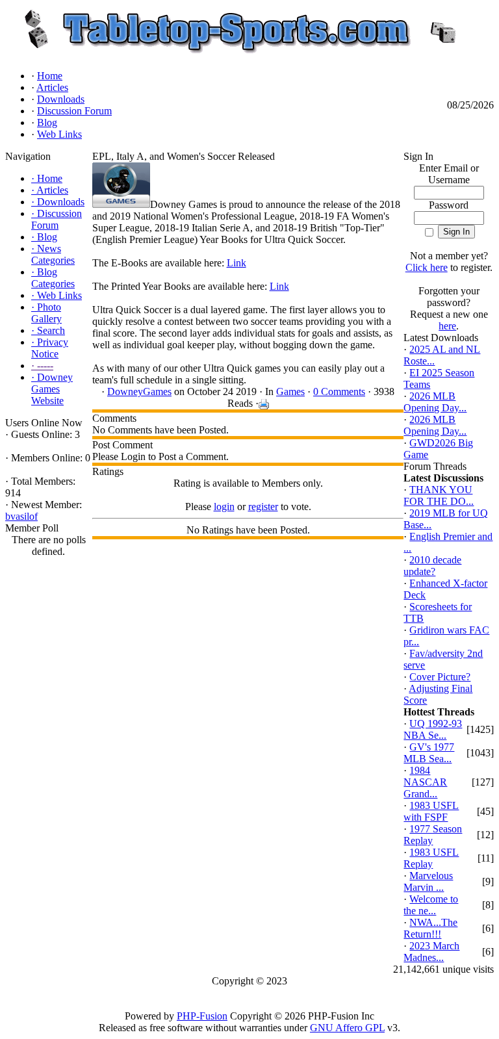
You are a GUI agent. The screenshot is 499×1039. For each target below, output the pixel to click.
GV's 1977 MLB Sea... (428, 752)
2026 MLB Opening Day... (435, 402)
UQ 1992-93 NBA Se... (432, 729)
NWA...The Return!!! (430, 928)
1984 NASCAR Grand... (425, 782)
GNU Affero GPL (347, 1027)
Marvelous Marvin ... (428, 881)
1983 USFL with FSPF (431, 811)
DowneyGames (139, 391)
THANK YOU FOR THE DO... (438, 495)
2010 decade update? (432, 565)
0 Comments (339, 391)
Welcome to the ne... (430, 904)
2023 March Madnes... (431, 951)
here (447, 325)
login (224, 506)
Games (290, 391)
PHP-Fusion (202, 1015)
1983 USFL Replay (431, 858)
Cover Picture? (439, 676)
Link (236, 262)
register (263, 506)
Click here (426, 267)
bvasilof (21, 516)
